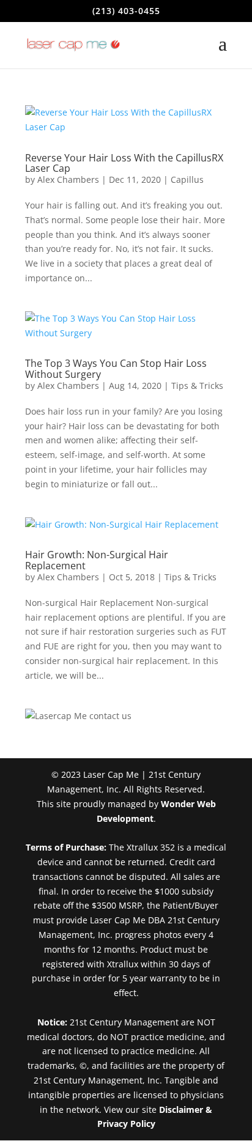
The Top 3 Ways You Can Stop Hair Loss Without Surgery (116, 368)
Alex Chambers (68, 179)
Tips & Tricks (197, 385)
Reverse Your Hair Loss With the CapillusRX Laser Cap (124, 163)
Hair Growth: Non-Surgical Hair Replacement (96, 560)
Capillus (187, 179)
